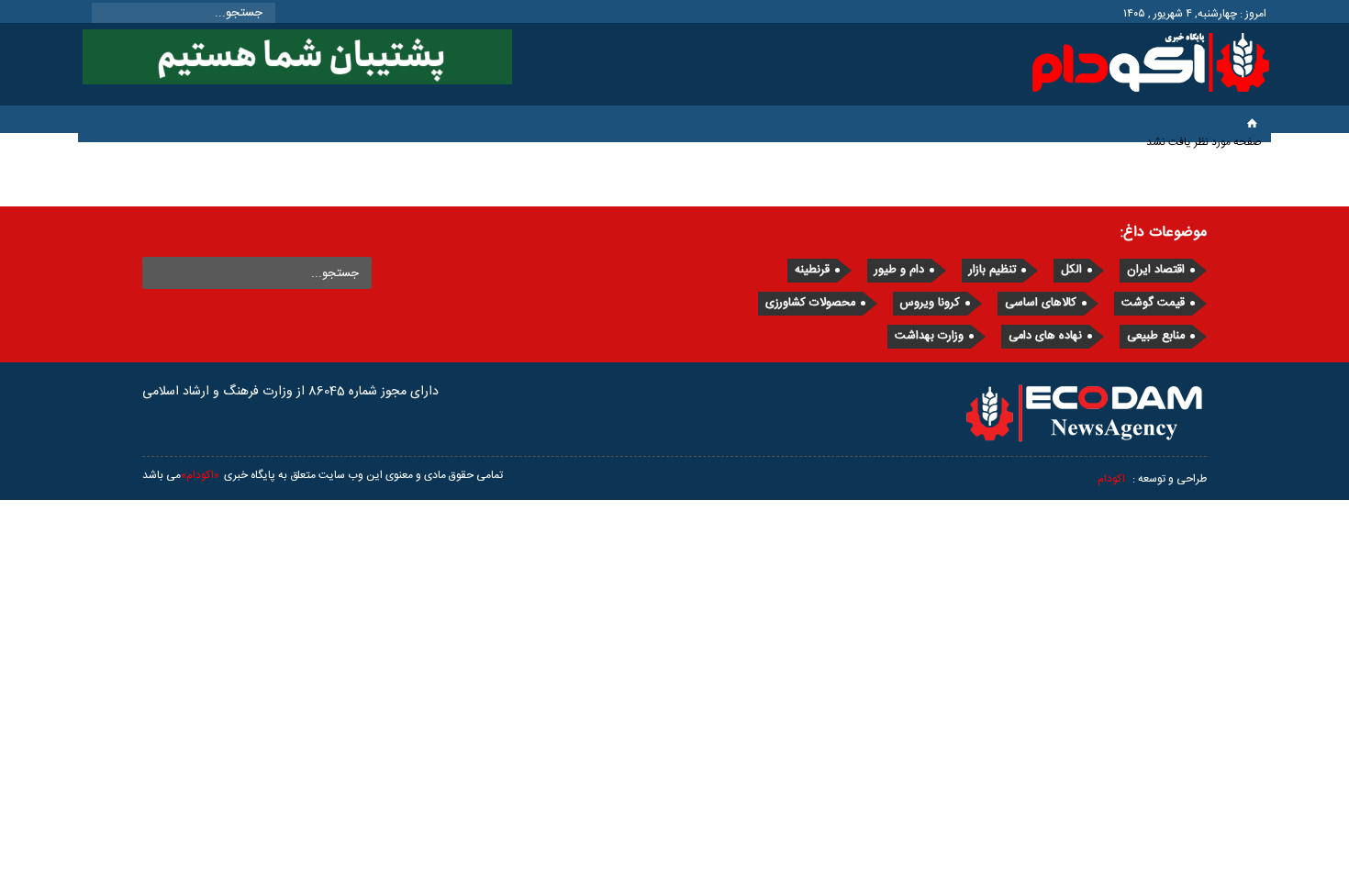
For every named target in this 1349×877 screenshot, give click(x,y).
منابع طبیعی (1156, 336)
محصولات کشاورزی (810, 303)
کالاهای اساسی (1040, 303)
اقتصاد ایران (1156, 270)
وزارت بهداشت (929, 336)
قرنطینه (812, 270)
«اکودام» (200, 475)
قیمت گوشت (1153, 303)
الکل (1071, 270)
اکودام (1111, 479)
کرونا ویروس (930, 303)
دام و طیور (899, 270)
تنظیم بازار (992, 270)
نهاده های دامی (1045, 336)
